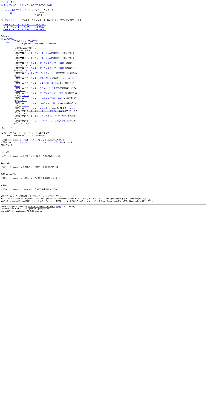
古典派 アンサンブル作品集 (26, 41)
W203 (10, 36)
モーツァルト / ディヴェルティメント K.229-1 (46, 63)
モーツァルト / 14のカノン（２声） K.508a (45, 103)
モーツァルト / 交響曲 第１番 (39, 78)
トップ (9, 128)
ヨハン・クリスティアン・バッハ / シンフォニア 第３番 (38, 142)
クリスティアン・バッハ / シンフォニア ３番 (46, 121)
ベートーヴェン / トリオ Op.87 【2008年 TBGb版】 (25, 27)
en (60, 207)
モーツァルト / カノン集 (37, 108)
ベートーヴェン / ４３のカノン (40, 116)
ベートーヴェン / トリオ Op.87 (40, 53)
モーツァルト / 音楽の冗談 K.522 (41, 83)
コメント (27, 66)
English (49, 5)
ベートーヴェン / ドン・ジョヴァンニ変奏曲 (46, 111)
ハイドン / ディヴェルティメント (41, 73)
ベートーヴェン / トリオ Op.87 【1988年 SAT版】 (24, 25)
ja (57, 207)
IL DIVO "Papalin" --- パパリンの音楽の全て (19, 5)
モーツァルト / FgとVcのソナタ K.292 (43, 88)
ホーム (4, 10)
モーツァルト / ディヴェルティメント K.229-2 (46, 68)
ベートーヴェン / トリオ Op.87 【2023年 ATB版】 (24, 30)
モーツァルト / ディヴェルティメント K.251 (45, 93)
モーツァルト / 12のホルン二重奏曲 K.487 (44, 98)
